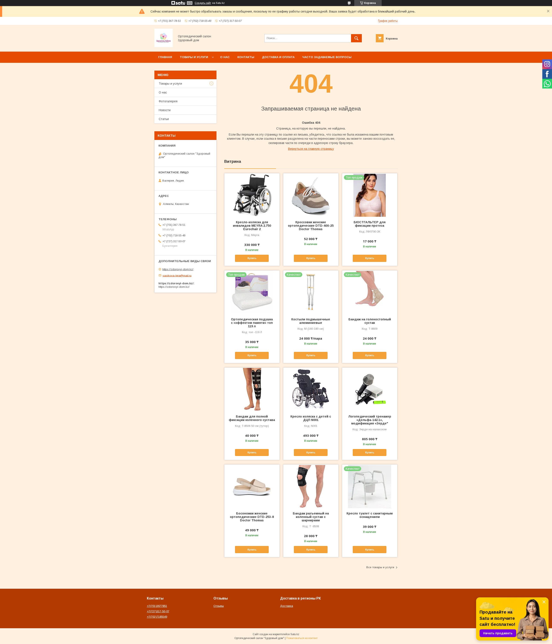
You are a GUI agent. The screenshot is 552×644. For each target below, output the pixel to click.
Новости (165, 110)
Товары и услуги (194, 57)
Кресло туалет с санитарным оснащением (370, 515)
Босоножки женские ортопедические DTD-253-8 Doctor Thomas (252, 517)
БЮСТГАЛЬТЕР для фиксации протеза (370, 223)
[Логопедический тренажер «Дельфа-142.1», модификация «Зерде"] (369, 389)
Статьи (164, 119)
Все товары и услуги (380, 567)
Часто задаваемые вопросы (326, 57)
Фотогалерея (168, 101)
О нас (225, 57)
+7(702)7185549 (157, 616)
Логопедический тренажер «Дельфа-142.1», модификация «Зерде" (369, 420)
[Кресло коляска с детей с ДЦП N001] (310, 389)
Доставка (286, 606)
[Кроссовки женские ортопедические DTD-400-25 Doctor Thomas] (310, 195)
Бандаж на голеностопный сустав (369, 321)
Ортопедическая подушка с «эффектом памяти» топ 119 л (252, 323)
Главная (165, 57)
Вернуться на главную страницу (311, 148)
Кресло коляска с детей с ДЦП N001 (310, 418)
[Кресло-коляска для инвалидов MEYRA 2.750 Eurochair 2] (251, 195)
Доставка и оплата (278, 57)
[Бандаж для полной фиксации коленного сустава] (251, 389)
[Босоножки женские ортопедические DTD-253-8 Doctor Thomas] (251, 486)
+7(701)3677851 (157, 606)
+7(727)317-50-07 (158, 611)
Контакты (245, 57)
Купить (252, 258)
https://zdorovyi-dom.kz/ (177, 269)
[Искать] (356, 38)
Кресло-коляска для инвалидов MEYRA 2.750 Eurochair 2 (252, 225)
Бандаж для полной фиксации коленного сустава (252, 418)
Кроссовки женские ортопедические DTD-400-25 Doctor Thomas (311, 225)
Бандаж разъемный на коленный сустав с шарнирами (311, 517)
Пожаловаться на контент (302, 638)
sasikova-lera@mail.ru (177, 275)
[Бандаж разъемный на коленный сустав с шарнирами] (310, 486)
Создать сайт (203, 3)
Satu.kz (294, 634)
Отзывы (218, 606)
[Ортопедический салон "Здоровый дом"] (163, 46)
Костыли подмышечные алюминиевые (310, 321)
